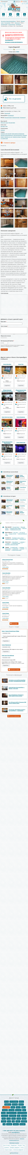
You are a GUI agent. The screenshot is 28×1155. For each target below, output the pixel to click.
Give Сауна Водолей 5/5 (6, 337)
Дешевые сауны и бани (18, 538)
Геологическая (11, 24)
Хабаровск (9, 1124)
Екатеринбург (6, 1107)
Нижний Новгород (22, 1113)
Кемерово (5, 1110)
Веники (25, 135)
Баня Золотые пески (7, 417)
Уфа (4, 1124)
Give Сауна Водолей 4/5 (5, 337)
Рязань (13, 1118)
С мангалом (15, 548)
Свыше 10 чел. (12, 533)
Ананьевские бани (23, 482)
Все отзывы (14, 623)
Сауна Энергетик (20, 442)
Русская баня (7, 23)
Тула (13, 1121)
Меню (3, 16)
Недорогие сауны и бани (11, 539)
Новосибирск (13, 1115)
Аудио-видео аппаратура (18, 133)
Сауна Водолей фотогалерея (10, 149)
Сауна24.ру (22, 505)
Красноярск (18, 1110)
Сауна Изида (23, 487)
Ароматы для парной (6, 133)
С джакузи (22, 542)
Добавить (25, 1)
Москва (6, 1101)
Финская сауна (4, 122)
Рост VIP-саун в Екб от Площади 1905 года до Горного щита (17, 703)
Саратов (24, 1118)
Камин (2, 137)
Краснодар (11, 1110)
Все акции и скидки (14, 669)
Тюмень (18, 1121)
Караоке (3, 130)
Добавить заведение (14, 1147)
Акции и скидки (8, 1149)
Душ (6, 126)
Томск (9, 1121)
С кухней (22, 548)
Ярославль (22, 1124)
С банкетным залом (16, 550)
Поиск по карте (6, 1145)
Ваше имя (3, 321)
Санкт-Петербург (14, 1101)
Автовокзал (11, 115)
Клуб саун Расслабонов (8, 655)
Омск (19, 1115)
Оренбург (24, 1115)
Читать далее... (5, 567)
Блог (24, 1145)
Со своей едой (4, 138)
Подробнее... (6, 641)
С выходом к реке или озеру (13, 544)
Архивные (6, 1147)
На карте (18, 16)
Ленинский (17, 23)
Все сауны (10, 16)
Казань (23, 1107)
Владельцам (18, 1)
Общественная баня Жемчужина (7, 442)
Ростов (8, 1118)
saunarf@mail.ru (9, 40)
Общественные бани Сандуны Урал (9, 500)
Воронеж (21, 1104)
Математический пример (7, 340)
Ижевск (13, 1107)
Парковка (23, 137)
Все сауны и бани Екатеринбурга (8, 21)
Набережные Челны (11, 1113)
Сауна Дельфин (7, 364)
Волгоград (14, 1104)
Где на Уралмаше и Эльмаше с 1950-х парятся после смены (16, 695)
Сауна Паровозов (6, 645)
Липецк (3, 1113)
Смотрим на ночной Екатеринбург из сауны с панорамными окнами (17, 680)
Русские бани (15, 527)
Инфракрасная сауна (15, 529)
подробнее (7, 385)
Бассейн (3, 126)
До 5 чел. (15, 532)
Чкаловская (18, 24)
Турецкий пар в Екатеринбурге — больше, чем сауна (17, 688)
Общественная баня (7, 559)
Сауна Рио (20, 364)
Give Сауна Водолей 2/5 (2, 337)
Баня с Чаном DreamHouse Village (9, 512)
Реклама (20, 1145)
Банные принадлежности (7, 135)
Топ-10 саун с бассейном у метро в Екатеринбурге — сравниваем (17, 710)
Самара (18, 1118)
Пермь (3, 1118)
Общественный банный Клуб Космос (7, 391)
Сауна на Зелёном (8, 487)
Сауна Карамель (21, 417)
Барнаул (21, 1101)
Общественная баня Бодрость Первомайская (9, 482)
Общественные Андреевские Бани (9, 476)
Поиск (24, 16)
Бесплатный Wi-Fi (18, 135)
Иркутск (18, 1107)
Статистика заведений (18, 1149)
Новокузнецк (5, 1115)
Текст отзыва (4, 326)
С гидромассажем (15, 543)
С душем (7, 543)
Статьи (22, 1147)
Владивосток (8, 1104)
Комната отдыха (17, 137)
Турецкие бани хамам (15, 528)
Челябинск (15, 1124)
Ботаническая (4, 24)
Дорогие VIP (23, 539)
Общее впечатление (6, 336)
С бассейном (15, 542)
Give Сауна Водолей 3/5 (3, 337)
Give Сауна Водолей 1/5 (1, 337)
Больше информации (15, 716)
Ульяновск (24, 1121)
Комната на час (8, 137)
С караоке (21, 547)
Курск (24, 1110)
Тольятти (4, 1121)
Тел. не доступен (15, 99)
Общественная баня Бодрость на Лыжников (21, 391)
